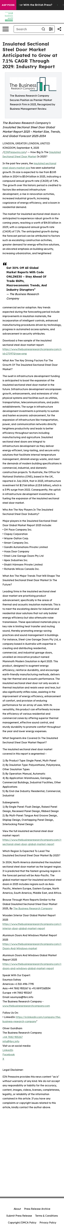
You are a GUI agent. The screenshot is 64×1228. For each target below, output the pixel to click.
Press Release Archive (37, 1208)
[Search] (43, 29)
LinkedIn (7, 1050)
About (17, 1208)
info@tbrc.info (10, 1041)
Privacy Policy (47, 1222)
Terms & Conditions (46, 1215)
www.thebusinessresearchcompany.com (26, 1005)
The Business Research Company (33, 908)
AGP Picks (8, 5)
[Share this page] (59, 29)
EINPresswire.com (14, 152)
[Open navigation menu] (5, 29)
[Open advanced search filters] (51, 29)
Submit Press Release (19, 1215)
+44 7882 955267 (12, 1037)
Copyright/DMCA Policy (22, 1222)
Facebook (8, 1054)
